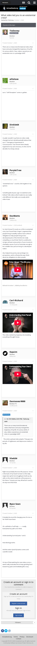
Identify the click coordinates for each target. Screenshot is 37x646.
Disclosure (29, 637)
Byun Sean (15, 503)
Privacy (22, 637)
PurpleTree (15, 170)
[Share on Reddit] (9, 630)
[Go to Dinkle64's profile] (5, 126)
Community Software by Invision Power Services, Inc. (18, 643)
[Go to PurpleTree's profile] (5, 171)
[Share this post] (32, 43)
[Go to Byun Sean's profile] (5, 505)
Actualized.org (7, 637)
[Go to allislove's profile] (5, 80)
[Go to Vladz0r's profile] (5, 459)
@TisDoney (6, 414)
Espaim (13, 351)
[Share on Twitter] (6, 630)
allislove (14, 79)
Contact (18, 639)
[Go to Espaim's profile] (5, 353)
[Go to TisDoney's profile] (5, 32)
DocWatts (15, 215)
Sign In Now (18, 615)
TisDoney (11, 20)
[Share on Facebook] (2, 630)
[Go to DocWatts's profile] (5, 217)
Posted (10, 43)
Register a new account (18, 603)
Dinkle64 (14, 124)
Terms (15, 637)
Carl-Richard (16, 300)
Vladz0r (13, 458)
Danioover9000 (17, 401)
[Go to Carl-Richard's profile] (5, 301)
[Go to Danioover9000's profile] (5, 402)
